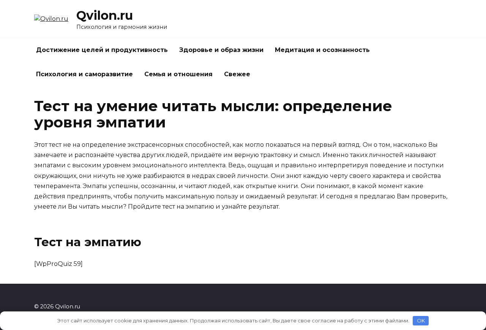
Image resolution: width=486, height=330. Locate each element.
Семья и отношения (178, 74)
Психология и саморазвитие (84, 74)
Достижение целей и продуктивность (102, 49)
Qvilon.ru (104, 15)
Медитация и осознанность (322, 49)
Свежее (237, 74)
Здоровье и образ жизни (221, 49)
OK (421, 320)
